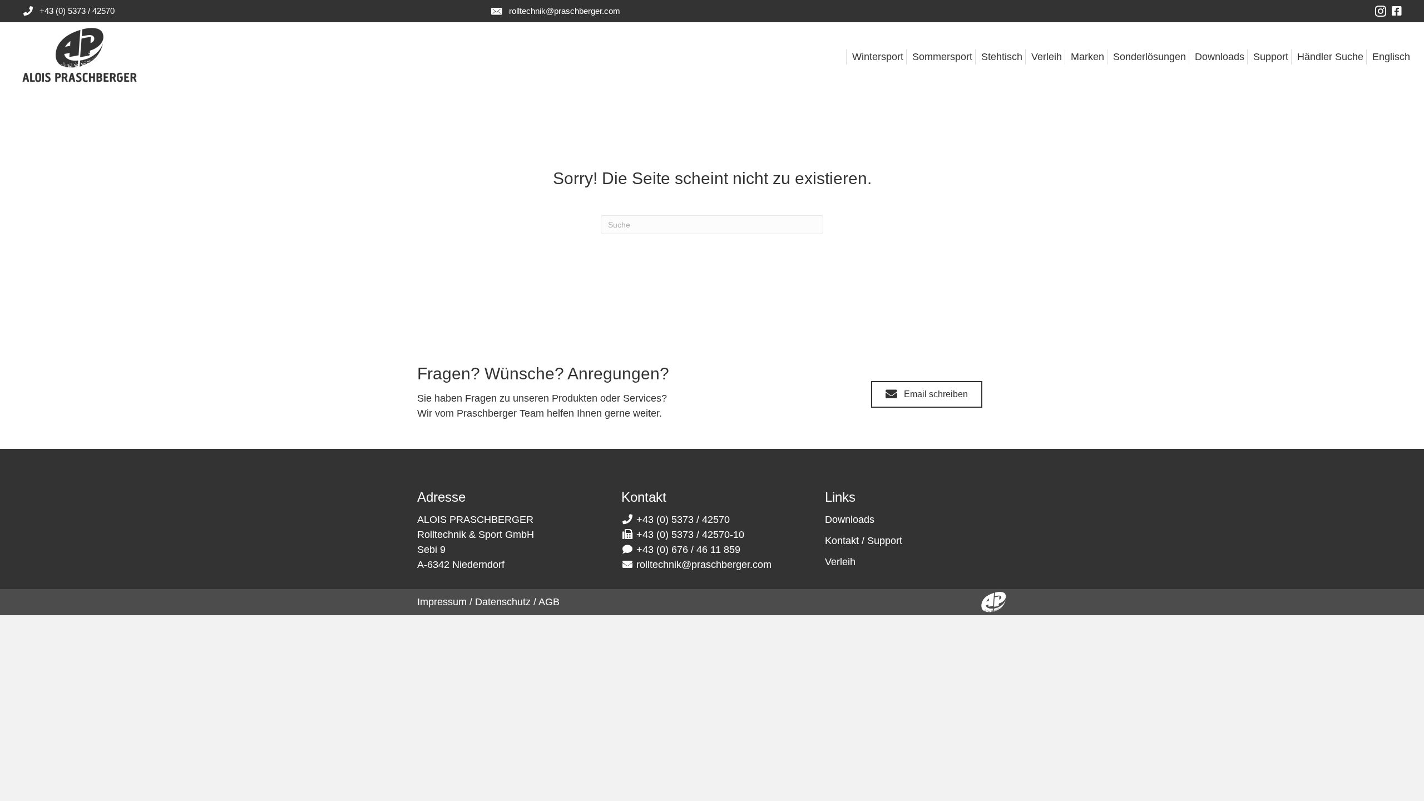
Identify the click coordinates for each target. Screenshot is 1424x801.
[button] (926, 394)
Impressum (442, 601)
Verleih (840, 561)
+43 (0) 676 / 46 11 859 (688, 549)
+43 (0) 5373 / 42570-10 (690, 534)
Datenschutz (503, 601)
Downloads (849, 519)
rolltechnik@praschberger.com (564, 11)
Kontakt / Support (863, 540)
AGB (549, 601)
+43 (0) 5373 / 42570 (77, 11)
